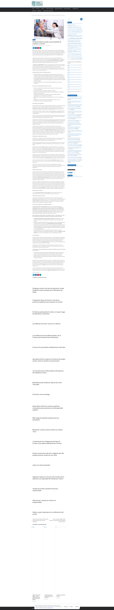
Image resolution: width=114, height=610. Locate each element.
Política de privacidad (49, 8)
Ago (78, 67)
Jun (76, 67)
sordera (70, 49)
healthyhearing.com (37, 272)
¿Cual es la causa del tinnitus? (60, 595)
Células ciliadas (70, 31)
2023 (68, 72)
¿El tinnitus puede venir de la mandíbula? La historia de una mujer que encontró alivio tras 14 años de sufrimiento (75, 154)
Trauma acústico (79, 57)
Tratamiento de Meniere (72, 57)
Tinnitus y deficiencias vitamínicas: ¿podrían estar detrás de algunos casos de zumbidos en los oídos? (74, 108)
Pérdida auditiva (76, 38)
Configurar (77, 606)
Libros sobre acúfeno (58, 8)
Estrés (76, 32)
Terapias (79, 49)
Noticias (70, 36)
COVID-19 (79, 30)
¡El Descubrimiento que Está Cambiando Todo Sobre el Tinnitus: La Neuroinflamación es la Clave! (74, 148)
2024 (68, 69)
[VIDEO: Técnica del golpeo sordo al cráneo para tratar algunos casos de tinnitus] (37, 527)
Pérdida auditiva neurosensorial (74, 40)
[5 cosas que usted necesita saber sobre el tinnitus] (49, 527)
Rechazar (71, 606)
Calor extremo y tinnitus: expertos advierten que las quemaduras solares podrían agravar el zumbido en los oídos (75, 142)
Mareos (78, 35)
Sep (79, 67)
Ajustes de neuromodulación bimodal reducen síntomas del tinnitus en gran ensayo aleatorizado (40, 520)
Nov (68, 68)
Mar (72, 67)
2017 (68, 86)
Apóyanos (34, 10)
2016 (68, 89)
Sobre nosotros (75, 8)
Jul (77, 67)
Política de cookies (50, 607)
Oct (81, 67)
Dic (69, 68)
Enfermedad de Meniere (77, 31)
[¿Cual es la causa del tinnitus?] (61, 527)
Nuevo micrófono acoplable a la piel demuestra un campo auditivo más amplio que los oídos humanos (57, 520)
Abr (73, 67)
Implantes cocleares (74, 33)
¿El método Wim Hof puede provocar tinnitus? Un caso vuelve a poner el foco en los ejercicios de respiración (75, 112)
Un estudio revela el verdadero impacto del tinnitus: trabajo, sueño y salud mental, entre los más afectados (75, 117)
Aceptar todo (66, 606)
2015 (68, 91)
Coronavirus (74, 30)
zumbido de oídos (76, 59)
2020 (68, 79)
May (75, 67)
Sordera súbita (74, 49)
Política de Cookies (67, 8)
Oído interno (79, 36)
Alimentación (77, 25)
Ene (69, 67)
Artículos (34, 39)
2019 (68, 81)
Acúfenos (71, 25)
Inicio (33, 8)
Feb (71, 67)
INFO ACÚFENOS (39, 45)
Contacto (42, 8)
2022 (68, 74)
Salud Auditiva (73, 47)
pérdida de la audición (75, 45)
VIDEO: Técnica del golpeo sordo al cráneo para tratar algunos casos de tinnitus (36, 597)
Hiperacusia (79, 32)
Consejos (69, 30)
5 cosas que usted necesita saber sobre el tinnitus (48, 596)
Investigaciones (72, 35)
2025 (68, 67)
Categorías (39, 10)
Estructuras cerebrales (71, 32)
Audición (78, 27)
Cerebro (78, 28)
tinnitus (72, 51)
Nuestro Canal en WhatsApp (48, 10)
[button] (70, 8)
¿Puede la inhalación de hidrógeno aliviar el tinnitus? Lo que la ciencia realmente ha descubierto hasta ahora (74, 127)
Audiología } (70, 28)
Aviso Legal (38, 8)
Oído (74, 36)
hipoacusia (69, 33)
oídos (69, 38)
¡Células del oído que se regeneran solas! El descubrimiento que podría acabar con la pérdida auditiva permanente (74, 138)
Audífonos (74, 28)
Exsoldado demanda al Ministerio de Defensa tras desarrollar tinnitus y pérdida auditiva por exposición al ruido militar (74, 151)
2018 (68, 84)
